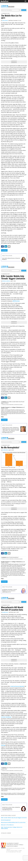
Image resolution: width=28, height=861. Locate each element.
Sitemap (21, 844)
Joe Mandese (5, 450)
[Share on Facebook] (2, 246)
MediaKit (16, 843)
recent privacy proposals (17, 686)
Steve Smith (5, 20)
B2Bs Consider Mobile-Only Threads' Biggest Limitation (14, 817)
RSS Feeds (16, 844)
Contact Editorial (9, 844)
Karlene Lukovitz (6, 281)
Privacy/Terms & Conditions (12, 846)
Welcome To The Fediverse (7, 824)
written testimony (6, 717)
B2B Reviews (16, 301)
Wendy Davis (5, 612)
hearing (3, 745)
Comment (4, 250)
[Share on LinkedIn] (5, 246)
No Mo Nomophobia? (6, 820)
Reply (2, 416)
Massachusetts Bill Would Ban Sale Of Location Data (13, 822)
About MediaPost (9, 843)
